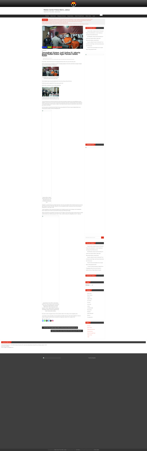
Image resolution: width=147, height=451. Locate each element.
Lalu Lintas (89, 304)
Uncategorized (90, 317)
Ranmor (88, 315)
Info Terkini (49, 47)
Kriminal (54, 47)
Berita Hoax (89, 293)
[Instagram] (53, 321)
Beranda (47, 16)
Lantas (88, 306)
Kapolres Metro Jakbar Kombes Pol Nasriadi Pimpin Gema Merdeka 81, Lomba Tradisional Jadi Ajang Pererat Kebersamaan (70, 19)
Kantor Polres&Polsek (79, 16)
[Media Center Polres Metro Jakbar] (43, 16)
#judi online (52, 59)
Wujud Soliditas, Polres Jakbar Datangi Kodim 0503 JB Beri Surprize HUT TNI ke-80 (66, 330)
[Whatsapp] (45, 321)
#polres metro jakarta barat (62, 59)
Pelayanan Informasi (61, 16)
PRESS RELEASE (59, 47)
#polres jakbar (56, 59)
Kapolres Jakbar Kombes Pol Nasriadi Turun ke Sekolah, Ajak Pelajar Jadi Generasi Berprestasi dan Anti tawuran (62, 21)
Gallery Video (88, 16)
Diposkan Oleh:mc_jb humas (47, 58)
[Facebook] (43, 321)
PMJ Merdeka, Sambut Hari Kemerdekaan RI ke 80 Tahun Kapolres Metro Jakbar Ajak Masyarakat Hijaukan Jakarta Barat (69, 20)
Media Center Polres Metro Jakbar (57, 10)
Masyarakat (89, 309)
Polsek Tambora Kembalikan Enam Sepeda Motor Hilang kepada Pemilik (55, 22)
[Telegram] (49, 321)
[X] (47, 321)
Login (94, 16)
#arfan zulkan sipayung (46, 59)
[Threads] (51, 321)
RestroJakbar (96, 449)
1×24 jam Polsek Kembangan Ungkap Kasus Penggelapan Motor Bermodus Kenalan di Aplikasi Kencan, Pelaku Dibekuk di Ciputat (94, 268)
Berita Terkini (53, 16)
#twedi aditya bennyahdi (70, 59)
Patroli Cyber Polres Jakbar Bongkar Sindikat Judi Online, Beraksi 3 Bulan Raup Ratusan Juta (60, 327)
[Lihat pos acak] (103, 16)
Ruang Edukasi (70, 16)
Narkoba (88, 311)
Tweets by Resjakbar (92, 357)
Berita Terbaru (44, 47)
